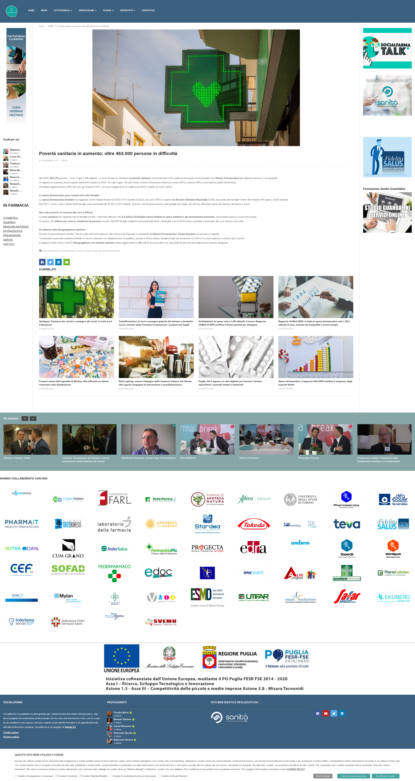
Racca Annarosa (16, 177)
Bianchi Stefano (122, 719)
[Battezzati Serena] (109, 741)
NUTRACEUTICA (12, 231)
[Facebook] (317, 713)
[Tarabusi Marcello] (5, 165)
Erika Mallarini (188, 458)
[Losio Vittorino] (5, 158)
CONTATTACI (148, 10)
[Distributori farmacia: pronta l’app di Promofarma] (148, 439)
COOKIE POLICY (296, 769)
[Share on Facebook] (42, 262)
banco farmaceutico (51, 251)
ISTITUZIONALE (62, 10)
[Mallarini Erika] (5, 151)
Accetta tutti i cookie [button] (385, 776)
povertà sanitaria (68, 251)
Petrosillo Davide (123, 733)
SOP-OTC (8, 244)
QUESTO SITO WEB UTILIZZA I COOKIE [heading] (39, 754)
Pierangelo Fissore (308, 458)
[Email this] (66, 262)
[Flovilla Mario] (109, 714)
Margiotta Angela (16, 184)
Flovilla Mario (121, 712)
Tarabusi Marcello (16, 163)
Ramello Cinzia (16, 190)
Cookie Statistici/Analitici (95, 776)
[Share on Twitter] (50, 262)
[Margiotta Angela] (5, 185)
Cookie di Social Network (174, 776)
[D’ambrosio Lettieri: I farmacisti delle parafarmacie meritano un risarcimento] (384, 439)
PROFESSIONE (86, 10)
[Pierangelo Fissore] (325, 439)
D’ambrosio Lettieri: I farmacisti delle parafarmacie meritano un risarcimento (378, 459)
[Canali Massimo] (109, 727)
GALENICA (9, 222)
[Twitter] (334, 713)
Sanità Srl (70, 727)
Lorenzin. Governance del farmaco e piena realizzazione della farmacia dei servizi (85, 459)
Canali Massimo (122, 726)
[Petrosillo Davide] (109, 734)
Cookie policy (11, 732)
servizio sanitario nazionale (89, 251)
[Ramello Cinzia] (5, 192)
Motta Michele (16, 170)
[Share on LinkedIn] (58, 262)
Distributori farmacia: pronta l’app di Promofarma (148, 458)
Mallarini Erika (16, 150)
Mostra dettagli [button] (323, 776)
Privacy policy (11, 736)
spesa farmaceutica (110, 251)
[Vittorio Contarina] (266, 439)
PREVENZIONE (12, 235)
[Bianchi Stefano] (109, 721)
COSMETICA (10, 218)
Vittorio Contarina (249, 458)
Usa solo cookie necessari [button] (353, 776)
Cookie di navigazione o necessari (35, 776)
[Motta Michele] (5, 171)
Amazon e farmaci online (17, 458)
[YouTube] (326, 713)
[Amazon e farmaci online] (30, 439)
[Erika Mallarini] (207, 439)
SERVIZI (8, 239)
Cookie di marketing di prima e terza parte (134, 776)
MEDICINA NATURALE (16, 226)
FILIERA (107, 10)
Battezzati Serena (123, 739)
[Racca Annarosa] (5, 178)
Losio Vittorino (16, 156)
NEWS (44, 10)
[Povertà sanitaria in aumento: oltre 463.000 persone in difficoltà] (76, 297)
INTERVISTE (126, 10)
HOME (31, 10)
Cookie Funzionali (68, 776)
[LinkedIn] (342, 713)
